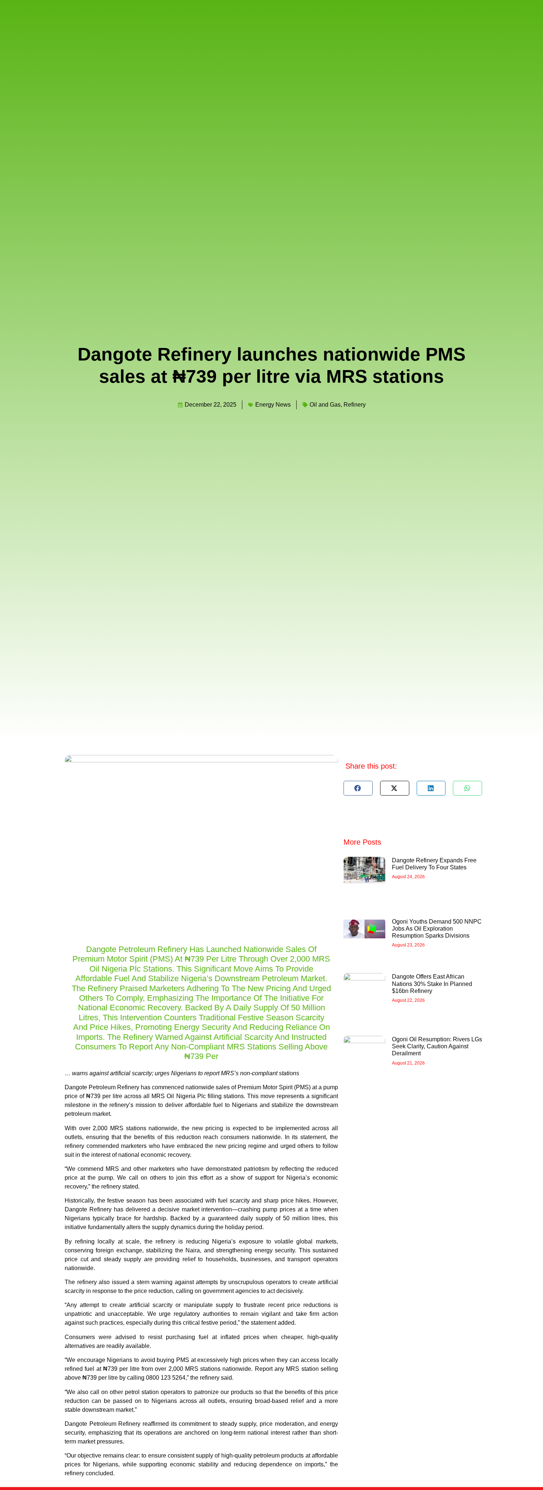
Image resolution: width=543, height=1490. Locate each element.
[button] (358, 788)
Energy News (273, 404)
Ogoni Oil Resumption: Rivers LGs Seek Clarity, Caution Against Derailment (437, 1046)
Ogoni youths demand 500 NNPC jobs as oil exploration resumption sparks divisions (437, 928)
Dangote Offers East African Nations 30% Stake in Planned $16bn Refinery (432, 983)
